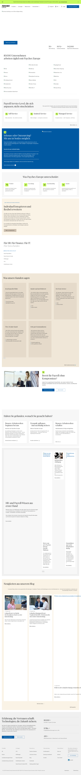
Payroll (3, 754)
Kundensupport (46, 751)
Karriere (58, 754)
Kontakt (45, 757)
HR (2, 751)
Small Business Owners (20, 760)
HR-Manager (18, 754)
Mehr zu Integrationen (10, 230)
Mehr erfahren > (8, 623)
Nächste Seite (40, 703)
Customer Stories (33, 754)
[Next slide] (43, 571)
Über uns (57, 441)
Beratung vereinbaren (73, 6)
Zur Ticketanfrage (63, 1)
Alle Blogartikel (73, 707)
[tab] (13, 253)
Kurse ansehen (8, 521)
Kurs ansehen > (46, 567)
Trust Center (59, 757)
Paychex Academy (33, 751)
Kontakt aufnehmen (34, 440)
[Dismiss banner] (78, 2)
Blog (30, 757)
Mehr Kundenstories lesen (69, 365)
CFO (16, 751)
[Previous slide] (3, 358)
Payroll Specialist (19, 757)
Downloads (32, 760)
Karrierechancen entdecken (10, 440)
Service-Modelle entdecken (9, 165)
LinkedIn (71, 760)
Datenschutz (75, 770)
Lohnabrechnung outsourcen (7, 760)
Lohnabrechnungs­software (7, 757)
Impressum (67, 770)
